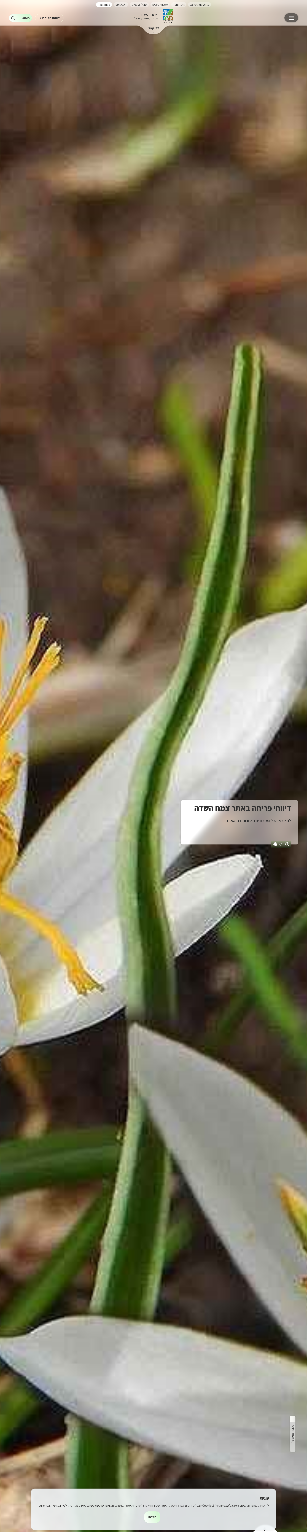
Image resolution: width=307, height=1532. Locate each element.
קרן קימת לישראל (199, 5)
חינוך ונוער (179, 5)
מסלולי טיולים (160, 5)
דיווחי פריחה (51, 18)
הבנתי (152, 1517)
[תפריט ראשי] (291, 17)
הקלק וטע (120, 5)
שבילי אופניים (139, 5)
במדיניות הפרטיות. (50, 1505)
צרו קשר (153, 28)
